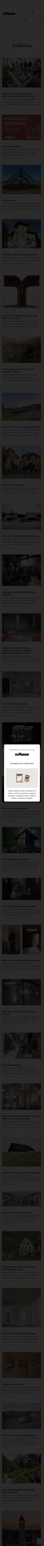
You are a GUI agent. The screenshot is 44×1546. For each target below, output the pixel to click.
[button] (37, 747)
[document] (22, 773)
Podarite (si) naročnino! (22, 763)
